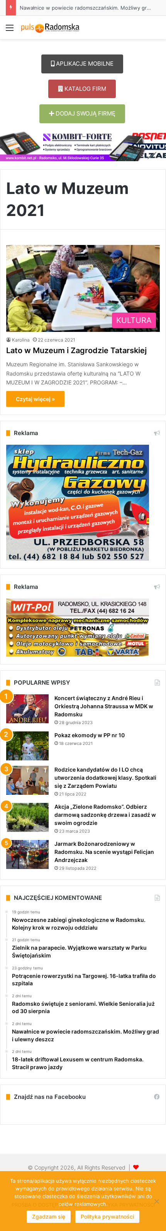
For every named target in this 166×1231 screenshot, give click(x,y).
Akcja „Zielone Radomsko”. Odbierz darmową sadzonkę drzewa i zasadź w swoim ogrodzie (105, 814)
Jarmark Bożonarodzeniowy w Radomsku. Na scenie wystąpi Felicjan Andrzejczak (104, 851)
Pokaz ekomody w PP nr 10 (89, 735)
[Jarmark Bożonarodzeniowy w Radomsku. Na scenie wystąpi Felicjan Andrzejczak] (27, 854)
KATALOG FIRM (84, 88)
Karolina (21, 340)
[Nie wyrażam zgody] (156, 1201)
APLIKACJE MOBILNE (83, 63)
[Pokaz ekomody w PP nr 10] (27, 745)
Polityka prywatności (107, 1216)
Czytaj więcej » (35, 399)
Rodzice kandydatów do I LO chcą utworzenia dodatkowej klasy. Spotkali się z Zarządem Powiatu (105, 777)
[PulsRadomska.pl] (50, 27)
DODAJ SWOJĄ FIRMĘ (84, 113)
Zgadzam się (48, 1216)
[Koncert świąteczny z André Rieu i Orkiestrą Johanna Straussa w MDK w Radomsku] (27, 708)
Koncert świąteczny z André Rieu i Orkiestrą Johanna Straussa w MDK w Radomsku (103, 706)
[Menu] (10, 30)
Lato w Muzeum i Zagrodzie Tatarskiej (76, 350)
